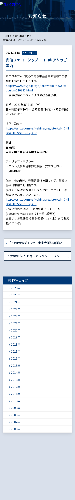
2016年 (15, 358)
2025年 (15, 295)
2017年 (15, 351)
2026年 (15, 288)
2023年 (15, 309)
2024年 (15, 302)
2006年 (15, 429)
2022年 (15, 316)
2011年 (15, 394)
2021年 (15, 323)
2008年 (15, 415)
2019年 (15, 337)
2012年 (15, 387)
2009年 (15, 408)
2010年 (15, 401)
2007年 (15, 422)
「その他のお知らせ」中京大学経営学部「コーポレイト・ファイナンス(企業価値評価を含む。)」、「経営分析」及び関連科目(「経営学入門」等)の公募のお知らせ (39, 243)
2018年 (15, 344)
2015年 (15, 366)
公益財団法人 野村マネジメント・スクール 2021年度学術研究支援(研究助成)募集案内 (39, 256)
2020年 (15, 330)
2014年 (15, 373)
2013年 (15, 380)
